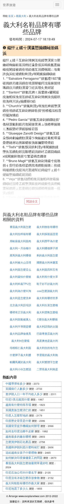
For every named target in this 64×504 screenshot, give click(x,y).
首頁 (10, 16)
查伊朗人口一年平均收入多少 (24, 394)
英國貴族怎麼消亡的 (18, 410)
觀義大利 (21, 16)
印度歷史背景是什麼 (18, 421)
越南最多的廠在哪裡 (18, 436)
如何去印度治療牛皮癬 (20, 431)
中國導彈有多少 (15, 383)
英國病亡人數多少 (17, 389)
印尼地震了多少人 (17, 488)
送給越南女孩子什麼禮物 (21, 452)
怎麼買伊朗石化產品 (18, 442)
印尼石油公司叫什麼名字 (21, 472)
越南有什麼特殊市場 (18, 405)
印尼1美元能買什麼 (18, 399)
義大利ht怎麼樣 (20, 340)
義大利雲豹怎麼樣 (47, 312)
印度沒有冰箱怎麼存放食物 (23, 478)
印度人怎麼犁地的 (17, 415)
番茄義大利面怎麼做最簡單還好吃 (27, 463)
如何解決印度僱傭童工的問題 (24, 458)
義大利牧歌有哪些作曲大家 (23, 483)
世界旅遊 (9, 4)
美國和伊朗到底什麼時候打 (23, 447)
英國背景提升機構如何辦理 (23, 426)
